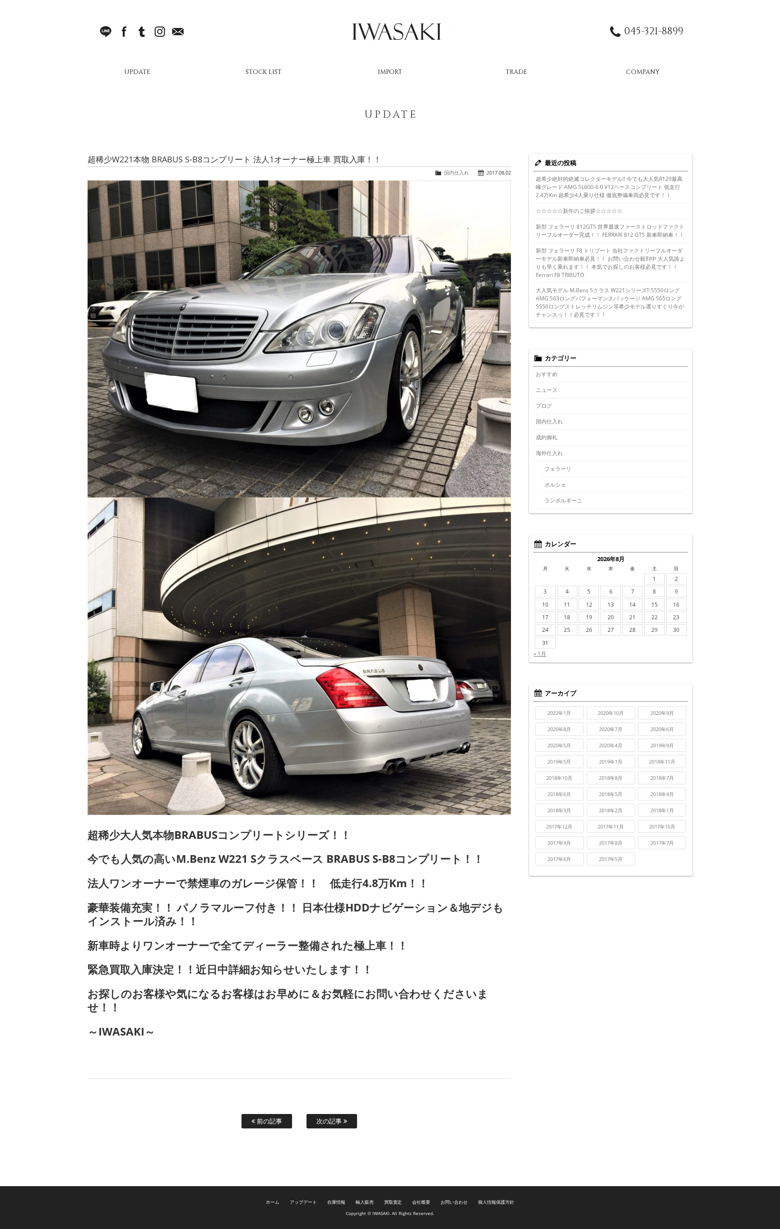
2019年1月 (610, 761)
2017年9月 (559, 842)
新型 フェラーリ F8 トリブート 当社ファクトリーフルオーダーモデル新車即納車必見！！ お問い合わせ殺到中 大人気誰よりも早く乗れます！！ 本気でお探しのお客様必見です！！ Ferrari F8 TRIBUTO (610, 263)
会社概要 (421, 1202)
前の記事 (268, 1121)
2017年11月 (611, 826)
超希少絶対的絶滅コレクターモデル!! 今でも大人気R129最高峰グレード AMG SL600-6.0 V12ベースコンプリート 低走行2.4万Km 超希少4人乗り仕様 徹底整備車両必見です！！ (609, 187)
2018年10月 (559, 777)
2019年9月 (662, 745)
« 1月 (540, 654)
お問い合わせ (454, 1202)
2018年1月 (662, 810)
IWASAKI (397, 31)
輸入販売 (365, 1202)
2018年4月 (662, 794)
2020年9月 (662, 712)
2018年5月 (610, 794)
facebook (124, 32)
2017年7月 (662, 842)
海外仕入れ (549, 453)
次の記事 (330, 1121)
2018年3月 (559, 810)
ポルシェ (555, 484)
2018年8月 (610, 777)
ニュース (546, 390)
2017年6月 (559, 859)
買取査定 (393, 1202)
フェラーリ (557, 469)
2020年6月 (662, 729)
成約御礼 (546, 437)
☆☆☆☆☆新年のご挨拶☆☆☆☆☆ (579, 211)
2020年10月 (611, 712)
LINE (106, 32)
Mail (178, 32)
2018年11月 (662, 761)
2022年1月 (559, 712)
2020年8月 (559, 729)
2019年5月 (559, 761)
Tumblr (142, 32)
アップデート (303, 1202)
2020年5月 (559, 745)
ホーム (272, 1202)
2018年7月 (662, 777)
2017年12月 (559, 826)
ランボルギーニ (563, 500)
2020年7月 (610, 729)
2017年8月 (610, 842)
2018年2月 (610, 810)
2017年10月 (662, 826)
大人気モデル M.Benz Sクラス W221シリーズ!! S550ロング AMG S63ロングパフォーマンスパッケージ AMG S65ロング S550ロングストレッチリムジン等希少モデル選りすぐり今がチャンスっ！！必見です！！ (610, 302)
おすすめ (546, 374)
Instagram (160, 32)
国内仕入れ (456, 172)
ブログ (544, 406)
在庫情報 (336, 1202)
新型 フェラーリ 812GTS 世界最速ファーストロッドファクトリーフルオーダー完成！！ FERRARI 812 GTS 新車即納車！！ (610, 231)
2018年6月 (559, 794)
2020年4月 (610, 745)
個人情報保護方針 (496, 1202)
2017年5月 (610, 859)
